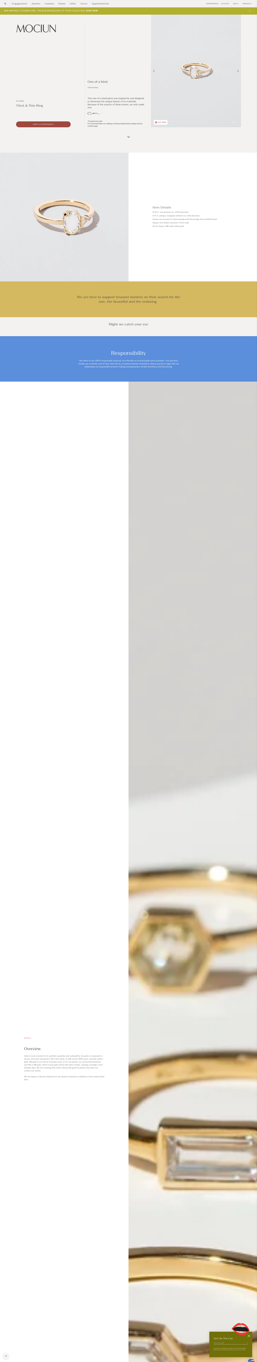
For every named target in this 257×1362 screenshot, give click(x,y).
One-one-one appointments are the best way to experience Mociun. (48, 11)
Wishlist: (247, 4)
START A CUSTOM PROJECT (43, 124)
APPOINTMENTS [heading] (212, 4)
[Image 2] (234, 122)
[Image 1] (233, 122)
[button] (5, 4)
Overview (32, 1048)
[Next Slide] (238, 71)
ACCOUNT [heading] (225, 4)
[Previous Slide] (154, 71)
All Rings (20, 101)
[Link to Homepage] (43, 28)
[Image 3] (236, 122)
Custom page (93, 126)
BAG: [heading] (236, 4)
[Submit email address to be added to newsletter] (247, 1343)
